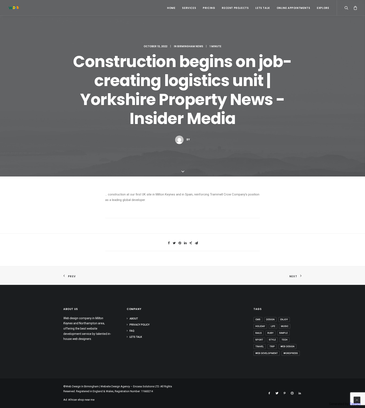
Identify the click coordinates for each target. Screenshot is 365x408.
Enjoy (284, 319)
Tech (284, 339)
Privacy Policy (139, 324)
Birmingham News (190, 46)
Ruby (270, 333)
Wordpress (290, 353)
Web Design (287, 346)
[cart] (354, 8)
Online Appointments (293, 8)
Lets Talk (262, 8)
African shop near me (81, 399)
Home (171, 8)
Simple (283, 333)
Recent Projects (235, 8)
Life (273, 326)
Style (272, 339)
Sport (259, 339)
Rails (258, 333)
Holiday (260, 326)
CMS (257, 319)
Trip (272, 346)
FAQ (131, 330)
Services (189, 8)
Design (270, 319)
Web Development (266, 353)
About (133, 318)
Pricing (209, 8)
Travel (259, 346)
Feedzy (355, 404)
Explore (323, 8)
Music (284, 326)
